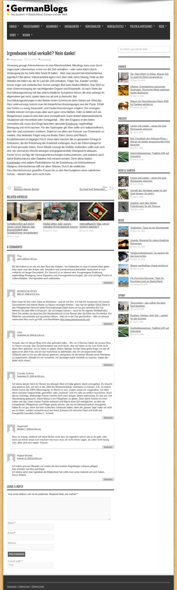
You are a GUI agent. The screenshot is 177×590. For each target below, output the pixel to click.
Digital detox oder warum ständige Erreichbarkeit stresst (60, 225)
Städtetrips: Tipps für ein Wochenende (149, 227)
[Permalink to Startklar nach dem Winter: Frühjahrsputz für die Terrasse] (123, 211)
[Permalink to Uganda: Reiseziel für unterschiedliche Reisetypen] (123, 248)
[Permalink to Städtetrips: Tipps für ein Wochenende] (123, 236)
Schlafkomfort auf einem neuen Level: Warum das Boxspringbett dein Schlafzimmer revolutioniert (22, 228)
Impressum (24, 586)
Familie (13, 26)
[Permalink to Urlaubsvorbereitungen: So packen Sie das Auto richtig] (123, 261)
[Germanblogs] (37, 13)
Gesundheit (52, 26)
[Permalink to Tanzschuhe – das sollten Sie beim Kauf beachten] (123, 311)
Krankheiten (13, 162)
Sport (13, 35)
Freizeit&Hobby (31, 26)
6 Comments (46, 59)
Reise (161, 26)
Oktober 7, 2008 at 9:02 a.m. (29, 429)
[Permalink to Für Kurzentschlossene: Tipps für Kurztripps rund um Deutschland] (123, 286)
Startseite (12, 586)
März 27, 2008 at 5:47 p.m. (28, 294)
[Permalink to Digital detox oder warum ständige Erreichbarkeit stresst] (60, 220)
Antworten (108, 283)
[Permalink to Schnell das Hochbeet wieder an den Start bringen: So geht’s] (123, 198)
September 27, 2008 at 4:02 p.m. (30, 376)
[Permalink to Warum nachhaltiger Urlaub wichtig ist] (123, 273)
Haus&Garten (72, 26)
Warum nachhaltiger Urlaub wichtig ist (149, 265)
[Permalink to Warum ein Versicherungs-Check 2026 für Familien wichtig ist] (123, 109)
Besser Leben (17, 59)
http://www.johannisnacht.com (75, 319)
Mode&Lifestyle (115, 26)
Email (10, 533)
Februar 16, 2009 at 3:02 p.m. (29, 458)
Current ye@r (15, 561)
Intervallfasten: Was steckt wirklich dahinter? (94, 225)
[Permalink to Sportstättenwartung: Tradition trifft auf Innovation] (123, 161)
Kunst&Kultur (93, 26)
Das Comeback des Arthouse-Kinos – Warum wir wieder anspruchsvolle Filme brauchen (150, 141)
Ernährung (71, 123)
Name (11, 523)
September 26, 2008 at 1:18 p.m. (30, 335)
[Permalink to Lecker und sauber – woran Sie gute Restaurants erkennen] (123, 134)
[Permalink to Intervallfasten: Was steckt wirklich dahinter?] (97, 220)
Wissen (26, 35)
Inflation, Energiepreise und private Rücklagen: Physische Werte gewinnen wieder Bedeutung (149, 89)
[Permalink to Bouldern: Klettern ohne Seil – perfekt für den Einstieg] (123, 323)
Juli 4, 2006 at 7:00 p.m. (27, 259)
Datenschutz (38, 586)
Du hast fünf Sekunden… (93, 188)
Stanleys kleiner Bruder (26, 188)
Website (12, 543)
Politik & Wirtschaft (141, 26)
